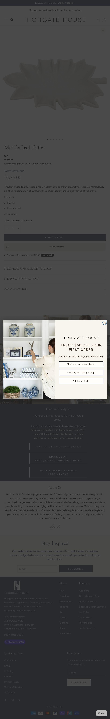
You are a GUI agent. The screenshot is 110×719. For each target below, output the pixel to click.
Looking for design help (81, 372)
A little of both (81, 381)
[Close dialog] (105, 323)
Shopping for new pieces (81, 364)
